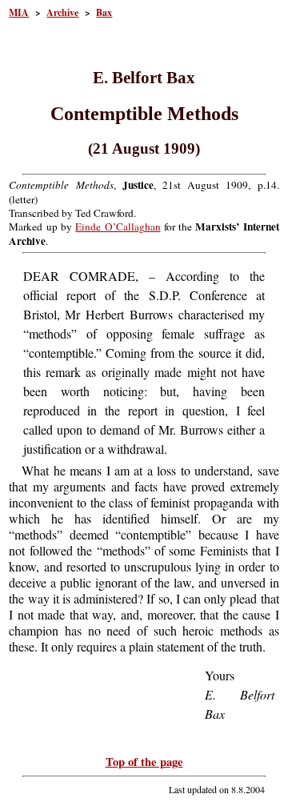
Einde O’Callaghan (117, 226)
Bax (104, 12)
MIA (19, 12)
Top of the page (144, 761)
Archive (62, 12)
